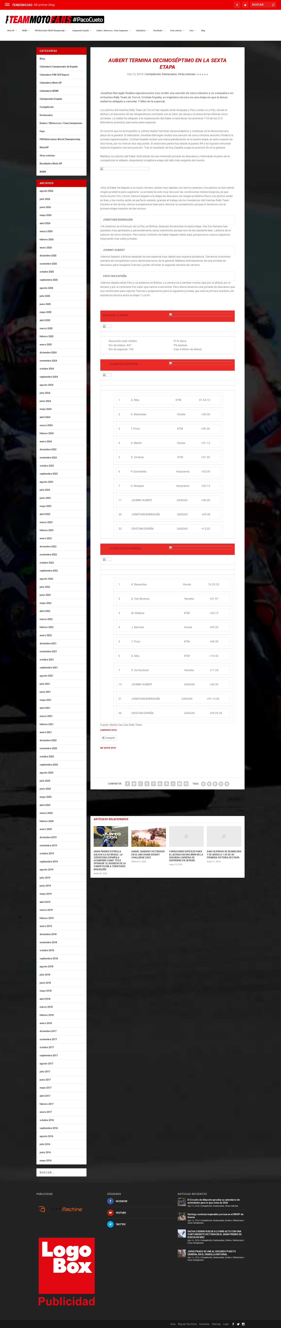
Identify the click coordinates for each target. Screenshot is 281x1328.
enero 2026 (46, 247)
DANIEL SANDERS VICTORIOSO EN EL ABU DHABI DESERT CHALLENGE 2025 (148, 854)
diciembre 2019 (48, 837)
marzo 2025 (46, 328)
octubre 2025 (47, 271)
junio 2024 (45, 401)
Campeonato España (80, 30)
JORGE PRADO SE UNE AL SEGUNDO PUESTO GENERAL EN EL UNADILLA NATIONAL (211, 1253)
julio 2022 (45, 587)
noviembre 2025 (48, 263)
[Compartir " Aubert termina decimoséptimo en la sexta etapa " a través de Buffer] (166, 783)
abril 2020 (45, 805)
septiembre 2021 (49, 667)
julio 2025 (45, 296)
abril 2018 (45, 999)
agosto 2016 (46, 1136)
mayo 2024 (45, 409)
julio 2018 (45, 974)
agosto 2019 (46, 869)
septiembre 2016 (49, 1128)
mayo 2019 (45, 894)
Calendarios (141, 30)
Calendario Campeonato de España (59, 66)
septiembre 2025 (49, 280)
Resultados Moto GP (51, 163)
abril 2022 (45, 611)
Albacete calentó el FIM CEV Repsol (59, 5)
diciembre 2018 (48, 934)
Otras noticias (176, 30)
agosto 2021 (46, 675)
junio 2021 (45, 692)
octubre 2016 (47, 1120)
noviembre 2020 (48, 748)
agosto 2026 (46, 191)
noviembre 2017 (48, 1039)
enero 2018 (46, 1023)
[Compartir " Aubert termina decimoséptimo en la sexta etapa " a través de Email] (179, 783)
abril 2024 (45, 417)
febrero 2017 (47, 1104)
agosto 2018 (46, 966)
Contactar (204, 1324)
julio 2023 (45, 490)
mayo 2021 (45, 700)
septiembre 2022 (49, 570)
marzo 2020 (46, 813)
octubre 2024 (47, 368)
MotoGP (44, 147)
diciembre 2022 (48, 546)
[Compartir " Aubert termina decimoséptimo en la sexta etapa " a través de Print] (186, 783)
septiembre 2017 (49, 1055)
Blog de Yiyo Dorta (187, 1324)
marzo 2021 (46, 716)
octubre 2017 (47, 1047)
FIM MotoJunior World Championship (50, 30)
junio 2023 (45, 498)
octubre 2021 (47, 659)
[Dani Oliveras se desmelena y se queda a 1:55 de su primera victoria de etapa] (224, 836)
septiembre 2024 (49, 376)
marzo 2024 (46, 425)
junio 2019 (45, 885)
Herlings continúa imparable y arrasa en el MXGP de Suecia (215, 1216)
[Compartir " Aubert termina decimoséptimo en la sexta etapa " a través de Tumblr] (147, 783)
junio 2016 (45, 1152)
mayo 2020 (45, 797)
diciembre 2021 (48, 643)
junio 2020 (45, 788)
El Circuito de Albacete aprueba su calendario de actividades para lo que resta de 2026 (213, 1201)
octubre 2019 (47, 853)
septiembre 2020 (49, 764)
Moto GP (10, 30)
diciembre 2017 (48, 1031)
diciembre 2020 (48, 740)
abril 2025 (45, 320)
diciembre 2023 (48, 449)
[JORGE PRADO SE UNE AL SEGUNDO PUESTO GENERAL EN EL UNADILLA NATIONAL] (182, 1253)
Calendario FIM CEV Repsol (54, 74)
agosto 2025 (46, 288)
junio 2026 (45, 207)
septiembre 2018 (49, 958)
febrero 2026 (47, 239)
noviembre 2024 (48, 360)
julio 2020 (45, 780)
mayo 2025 (45, 312)
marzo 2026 (46, 231)
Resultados (157, 30)
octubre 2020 (47, 756)
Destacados (169, 74)
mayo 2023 (45, 506)
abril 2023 (45, 514)
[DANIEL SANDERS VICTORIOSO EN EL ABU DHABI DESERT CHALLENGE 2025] (148, 836)
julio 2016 (45, 1144)
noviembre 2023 (48, 457)
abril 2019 (45, 902)
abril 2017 (45, 1096)
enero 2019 (46, 926)
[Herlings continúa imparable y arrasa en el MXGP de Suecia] (182, 1216)
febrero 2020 (47, 821)
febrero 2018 (47, 1015)
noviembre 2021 (48, 651)
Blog (203, 30)
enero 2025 (46, 344)
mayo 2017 (45, 1087)
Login (226, 1324)
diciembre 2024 (48, 352)
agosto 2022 (46, 578)
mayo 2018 (45, 990)
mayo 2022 (45, 603)
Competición (153, 74)
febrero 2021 (47, 724)
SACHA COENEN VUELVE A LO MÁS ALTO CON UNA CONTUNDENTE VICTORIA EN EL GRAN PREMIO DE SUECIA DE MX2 (214, 1234)
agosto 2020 (46, 772)
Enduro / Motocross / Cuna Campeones (112, 30)
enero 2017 (46, 1112)
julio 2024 (45, 393)
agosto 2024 (46, 385)
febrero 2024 (47, 433)
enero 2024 (46, 441)
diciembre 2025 (48, 255)
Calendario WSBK (49, 91)
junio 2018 (45, 983)
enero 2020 (46, 829)
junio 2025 (45, 304)
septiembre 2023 (49, 473)
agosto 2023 (46, 482)
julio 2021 (45, 684)
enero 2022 (46, 635)
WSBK (24, 30)
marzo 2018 (46, 1007)
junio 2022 (45, 595)
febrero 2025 (47, 336)
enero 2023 (46, 538)
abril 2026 (45, 223)
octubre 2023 (47, 465)
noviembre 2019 (48, 845)
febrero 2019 (47, 918)
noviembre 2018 (48, 942)
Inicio (173, 1324)
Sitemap (216, 1324)
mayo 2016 (45, 1160)
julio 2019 (45, 877)
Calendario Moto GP (51, 82)
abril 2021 (45, 708)
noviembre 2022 (48, 554)
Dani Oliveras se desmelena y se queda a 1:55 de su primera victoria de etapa (224, 854)
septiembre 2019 (49, 861)
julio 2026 (45, 199)
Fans (192, 30)
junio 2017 (45, 1079)
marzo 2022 (46, 619)
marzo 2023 (46, 522)
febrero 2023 (47, 530)
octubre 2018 (47, 950)
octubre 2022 (47, 562)
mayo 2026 (45, 215)
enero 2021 (46, 732)
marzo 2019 (46, 910)
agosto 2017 (46, 1063)
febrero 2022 (47, 627)
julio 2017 (45, 1071)
